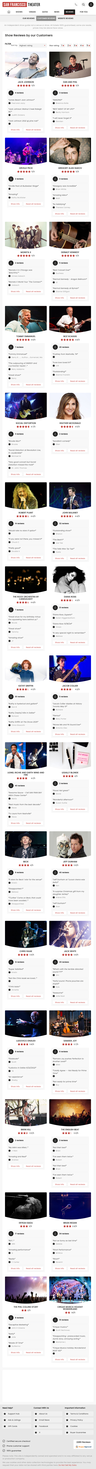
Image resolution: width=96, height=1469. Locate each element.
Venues (32, 12)
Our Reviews (28, 18)
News (56, 12)
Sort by (14, 45)
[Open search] (83, 4)
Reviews (70, 12)
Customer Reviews (46, 18)
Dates (45, 12)
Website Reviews (65, 18)
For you (84, 12)
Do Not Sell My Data (67, 1465)
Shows (19, 12)
